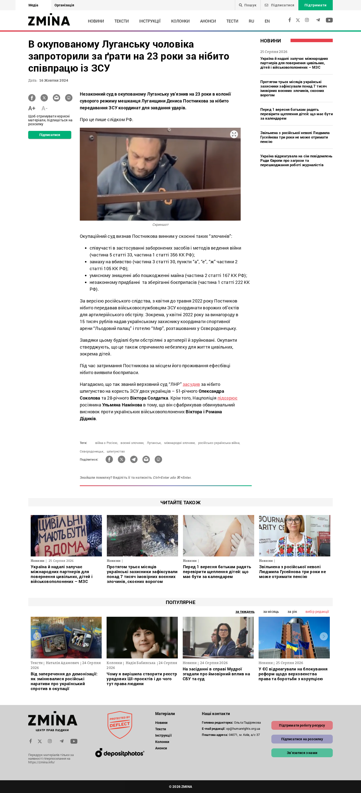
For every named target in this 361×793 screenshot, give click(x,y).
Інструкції (150, 21)
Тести (232, 21)
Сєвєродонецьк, (92, 451)
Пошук (250, 5)
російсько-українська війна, (219, 443)
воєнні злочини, (132, 443)
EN (267, 21)
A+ (31, 108)
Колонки (180, 21)
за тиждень (245, 611)
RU (251, 21)
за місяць (271, 611)
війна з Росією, (106, 443)
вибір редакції (317, 611)
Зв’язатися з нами (302, 752)
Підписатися (282, 5)
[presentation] (37, 636)
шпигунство (116, 451)
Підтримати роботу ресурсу (302, 725)
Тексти (121, 21)
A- (45, 108)
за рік (292, 611)
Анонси (208, 21)
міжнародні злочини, (180, 443)
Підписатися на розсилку (302, 739)
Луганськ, (154, 443)
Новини (96, 21)
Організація (64, 5)
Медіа (33, 5)
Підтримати (316, 5)
